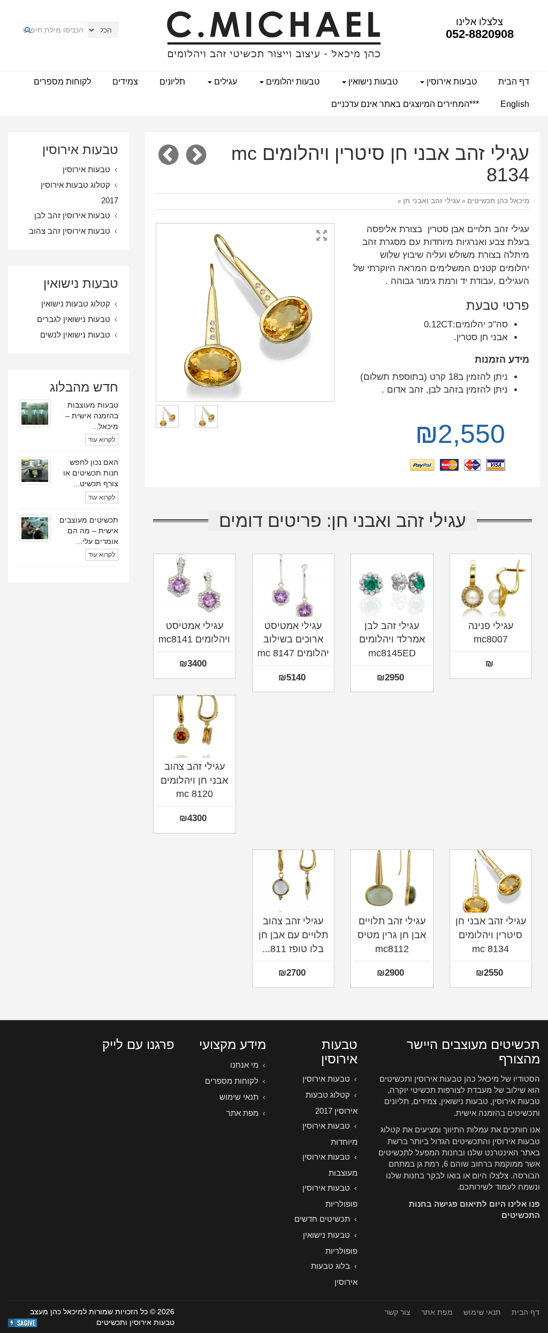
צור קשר (397, 1312)
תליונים (172, 81)
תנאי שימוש (238, 1096)
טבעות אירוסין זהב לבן (72, 215)
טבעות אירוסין (450, 81)
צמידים (125, 81)
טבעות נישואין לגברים (73, 319)
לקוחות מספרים (62, 81)
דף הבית (513, 81)
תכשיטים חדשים (322, 1218)
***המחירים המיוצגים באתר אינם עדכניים (405, 104)
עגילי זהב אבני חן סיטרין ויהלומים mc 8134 (490, 935)
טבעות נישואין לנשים (75, 334)
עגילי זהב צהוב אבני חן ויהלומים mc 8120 (194, 780)
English (514, 104)
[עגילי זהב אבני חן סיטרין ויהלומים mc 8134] (245, 312)
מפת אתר (242, 1112)
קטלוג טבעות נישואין (75, 303)
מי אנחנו (244, 1064)
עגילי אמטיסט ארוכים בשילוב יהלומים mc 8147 (293, 639)
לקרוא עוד (101, 439)
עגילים (224, 81)
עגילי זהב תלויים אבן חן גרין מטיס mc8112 (391, 935)
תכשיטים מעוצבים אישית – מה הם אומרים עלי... (88, 531)
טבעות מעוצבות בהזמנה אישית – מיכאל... (91, 416)
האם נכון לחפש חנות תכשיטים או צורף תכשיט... (90, 473)
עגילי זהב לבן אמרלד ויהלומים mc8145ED (392, 639)
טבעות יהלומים (291, 81)
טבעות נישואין (372, 81)
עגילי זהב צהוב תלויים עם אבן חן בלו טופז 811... (293, 935)
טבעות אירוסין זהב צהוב (69, 230)
